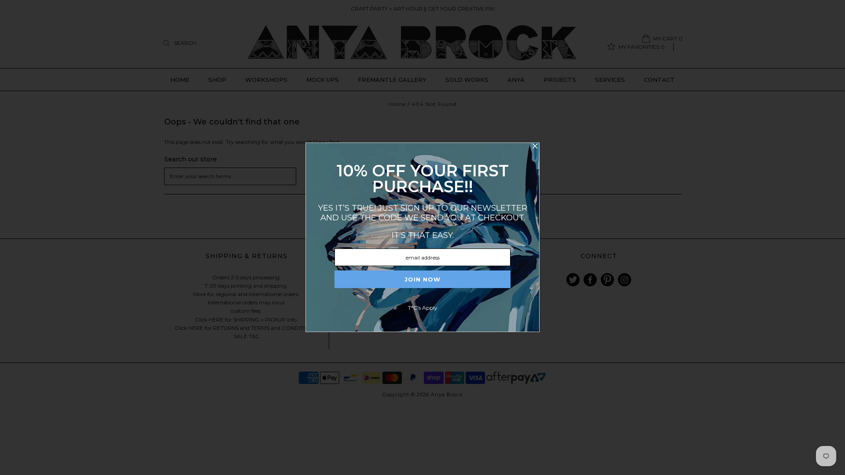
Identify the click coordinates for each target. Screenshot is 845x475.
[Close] (534, 147)
